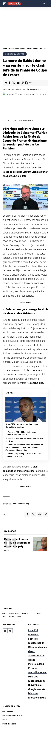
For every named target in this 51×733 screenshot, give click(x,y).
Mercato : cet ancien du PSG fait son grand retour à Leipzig (17, 542)
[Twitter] (10, 630)
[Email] (18, 83)
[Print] (26, 83)
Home (5, 48)
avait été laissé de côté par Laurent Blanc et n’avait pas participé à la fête (25, 171)
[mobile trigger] (5, 4)
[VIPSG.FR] (14, 4)
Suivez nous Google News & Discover (36, 689)
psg (27, 504)
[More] (31, 83)
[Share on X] (14, 83)
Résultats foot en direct (37, 649)
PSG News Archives (16, 48)
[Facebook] (5, 630)
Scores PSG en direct (36, 657)
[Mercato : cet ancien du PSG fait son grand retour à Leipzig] (40, 544)
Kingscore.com (36, 680)
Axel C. (6, 550)
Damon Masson (16, 89)
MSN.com (33, 634)
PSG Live (33, 676)
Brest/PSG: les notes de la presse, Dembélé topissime (21, 425)
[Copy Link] (22, 83)
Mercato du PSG (37, 697)
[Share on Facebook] (9, 83)
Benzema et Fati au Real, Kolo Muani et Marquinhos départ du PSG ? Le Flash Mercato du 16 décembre (24, 447)
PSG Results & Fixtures (36, 666)
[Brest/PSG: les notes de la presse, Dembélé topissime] (25, 409)
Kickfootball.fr (36, 642)
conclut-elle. (37, 382)
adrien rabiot (19, 504)
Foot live (33, 638)
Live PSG (33, 630)
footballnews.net (37, 672)
